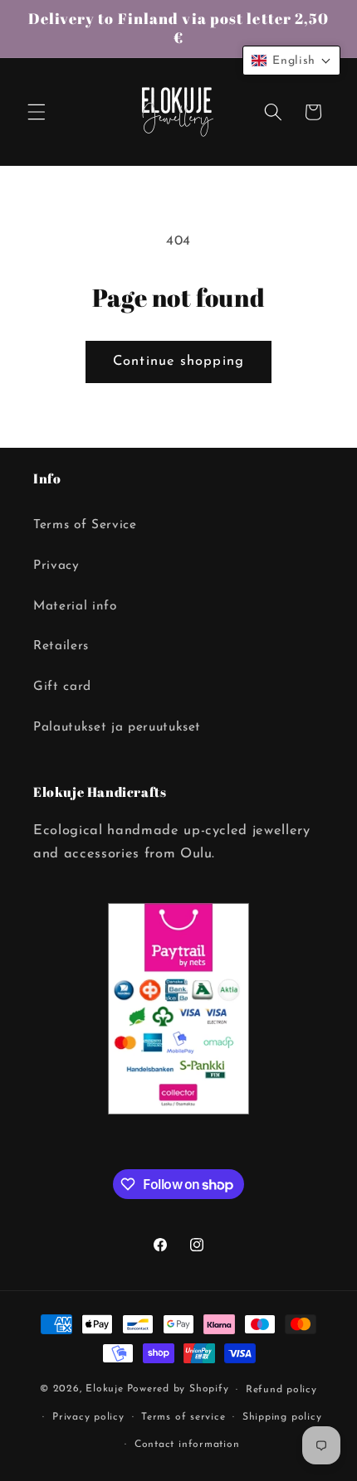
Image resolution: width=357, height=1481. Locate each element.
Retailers (61, 646)
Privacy (56, 565)
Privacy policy (88, 1417)
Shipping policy (282, 1417)
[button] (36, 112)
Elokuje (104, 1390)
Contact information (187, 1444)
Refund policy (281, 1390)
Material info (75, 606)
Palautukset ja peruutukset (117, 727)
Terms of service (183, 1417)
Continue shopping (178, 361)
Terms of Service (85, 525)
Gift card (62, 686)
